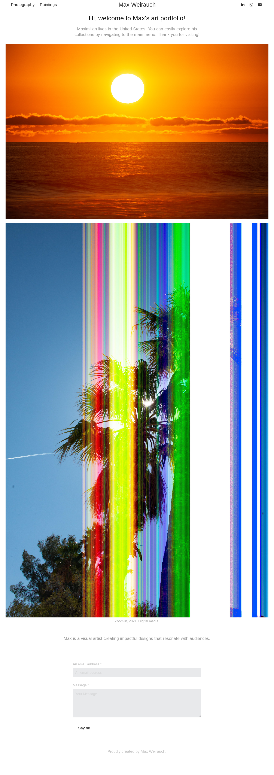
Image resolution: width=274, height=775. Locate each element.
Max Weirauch (137, 4)
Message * (81, 685)
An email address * (87, 664)
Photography (23, 4)
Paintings (48, 4)
